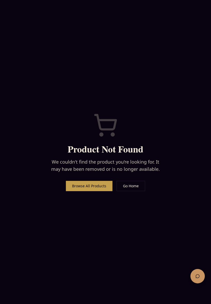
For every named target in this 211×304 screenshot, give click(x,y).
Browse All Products (89, 185)
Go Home (131, 185)
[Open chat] (197, 276)
